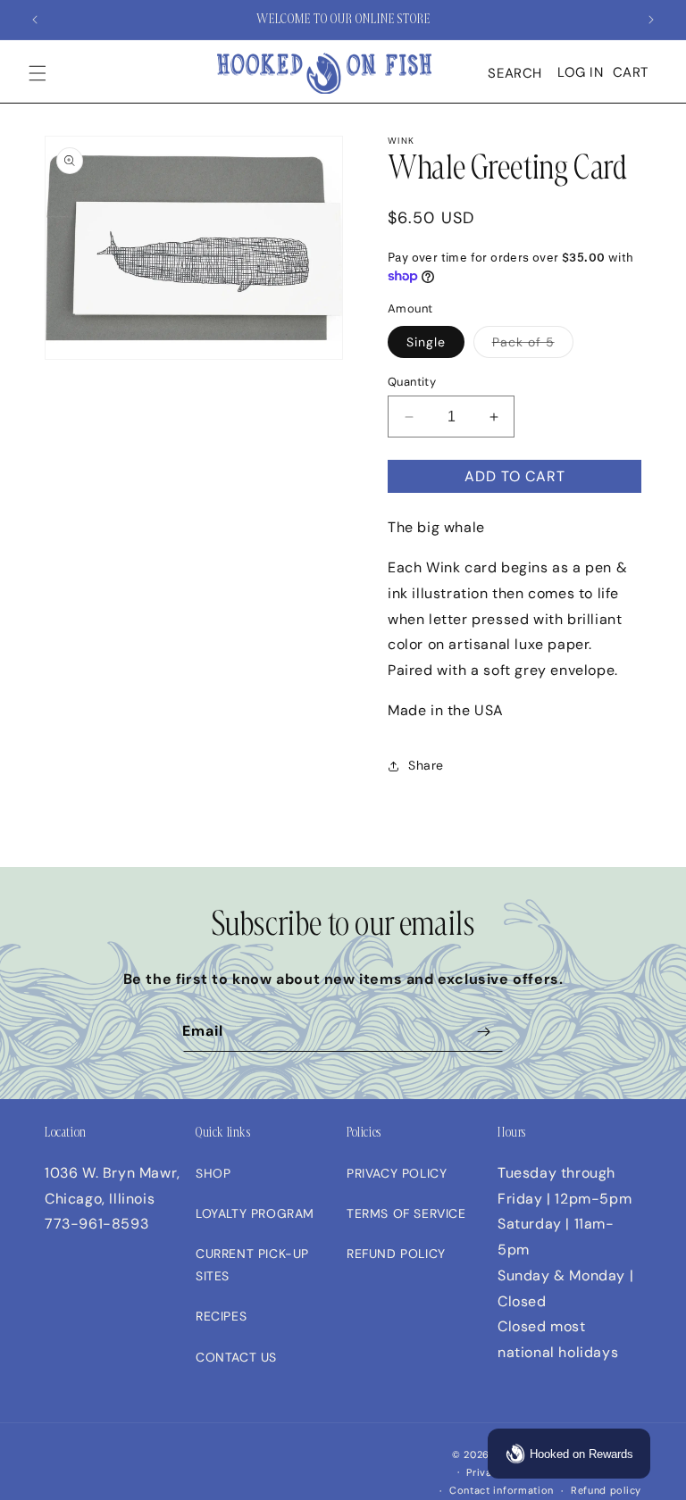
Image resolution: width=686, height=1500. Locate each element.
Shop (213, 1173)
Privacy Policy (397, 1173)
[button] (37, 73)
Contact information (501, 1490)
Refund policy (606, 1490)
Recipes (221, 1316)
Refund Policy (396, 1254)
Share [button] (426, 765)
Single (426, 342)
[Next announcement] (651, 19)
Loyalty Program (255, 1213)
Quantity (412, 381)
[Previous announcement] (34, 19)
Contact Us (236, 1357)
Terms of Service (406, 1213)
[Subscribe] (483, 1032)
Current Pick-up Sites (252, 1265)
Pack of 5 (523, 342)
